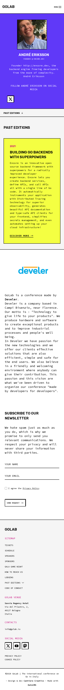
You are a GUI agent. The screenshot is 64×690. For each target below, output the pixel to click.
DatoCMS (32, 685)
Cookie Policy (12, 659)
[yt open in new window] (16, 646)
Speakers (9, 556)
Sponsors (9, 561)
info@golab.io (12, 629)
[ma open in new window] (25, 646)
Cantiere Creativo (34, 680)
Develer (11, 299)
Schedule (9, 550)
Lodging (9, 577)
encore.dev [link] (36, 65)
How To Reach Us (14, 572)
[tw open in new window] (10, 99)
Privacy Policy (31, 488)
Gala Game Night (14, 566)
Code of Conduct (14, 588)
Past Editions (12, 113)
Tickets (9, 545)
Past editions (12, 582)
